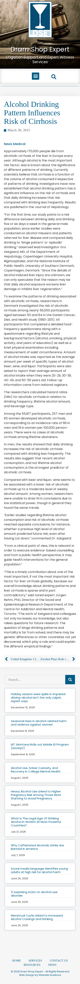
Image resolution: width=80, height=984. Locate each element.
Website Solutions (50, 975)
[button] (35, 76)
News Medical (14, 144)
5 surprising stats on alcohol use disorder (34, 894)
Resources (32, 964)
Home (16, 960)
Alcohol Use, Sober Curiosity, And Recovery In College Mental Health (35, 769)
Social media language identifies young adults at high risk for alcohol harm (39, 870)
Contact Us (59, 960)
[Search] (70, 679)
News (52, 964)
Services (35, 960)
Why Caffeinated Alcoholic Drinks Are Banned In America (37, 847)
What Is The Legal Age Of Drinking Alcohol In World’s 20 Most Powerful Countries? (36, 821)
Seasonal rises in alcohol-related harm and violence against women (39, 723)
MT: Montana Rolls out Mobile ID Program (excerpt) (40, 746)
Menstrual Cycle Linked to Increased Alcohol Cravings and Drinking (37, 917)
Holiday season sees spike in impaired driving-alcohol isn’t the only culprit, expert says (38, 697)
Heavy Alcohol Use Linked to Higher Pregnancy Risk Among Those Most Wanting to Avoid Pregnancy (36, 794)
